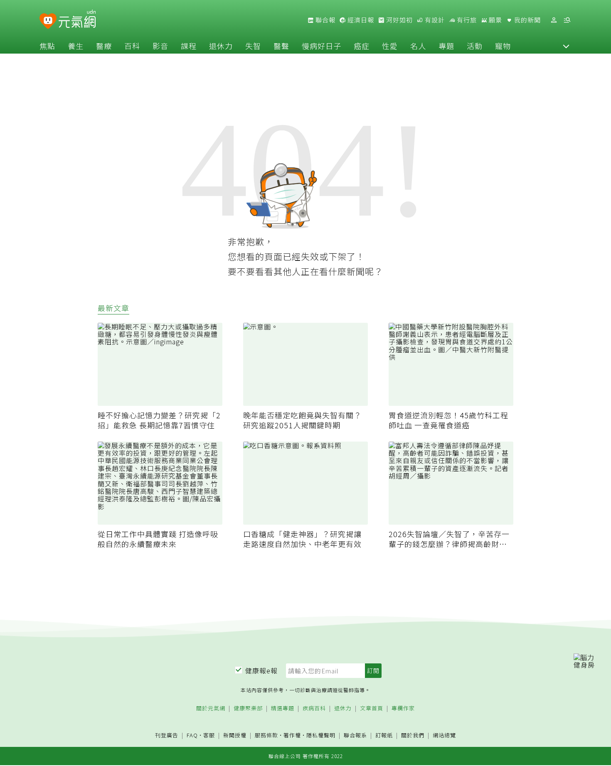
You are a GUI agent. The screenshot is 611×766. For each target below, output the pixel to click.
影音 (160, 45)
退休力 (221, 45)
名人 (418, 45)
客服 (209, 735)
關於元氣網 (210, 708)
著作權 (292, 735)
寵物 (503, 45)
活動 (475, 45)
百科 (132, 45)
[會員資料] (554, 20)
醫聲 (281, 45)
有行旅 (466, 20)
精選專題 (282, 708)
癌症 (362, 45)
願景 (494, 20)
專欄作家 (403, 708)
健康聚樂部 (248, 708)
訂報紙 (384, 735)
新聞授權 (234, 735)
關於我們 (412, 735)
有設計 (434, 20)
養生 (76, 45)
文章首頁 (371, 708)
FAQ (192, 735)
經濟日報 (360, 20)
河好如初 (398, 20)
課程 (189, 45)
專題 (446, 45)
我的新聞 (526, 20)
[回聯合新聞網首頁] (48, 21)
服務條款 (266, 735)
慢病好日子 (321, 45)
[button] (566, 45)
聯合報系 (355, 735)
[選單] (567, 20)
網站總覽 (444, 735)
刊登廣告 (166, 735)
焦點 (47, 45)
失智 (253, 45)
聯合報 (324, 20)
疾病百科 (314, 708)
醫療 (104, 45)
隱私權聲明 (320, 735)
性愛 (390, 45)
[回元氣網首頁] (77, 19)
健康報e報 (261, 670)
